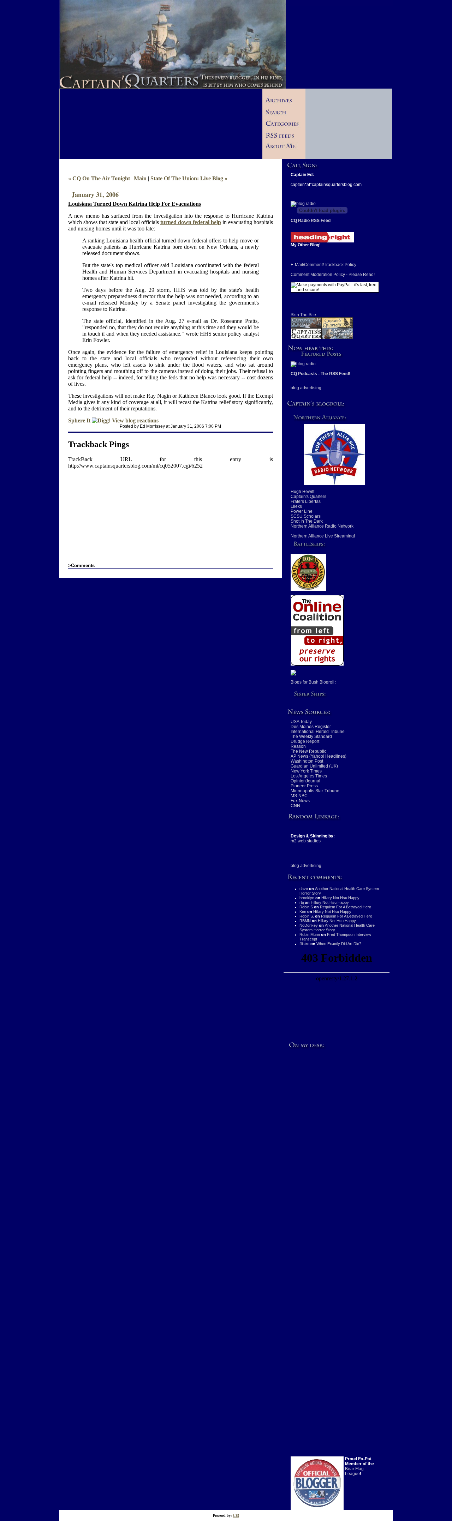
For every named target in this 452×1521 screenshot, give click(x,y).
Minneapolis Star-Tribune (315, 790)
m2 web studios (306, 840)
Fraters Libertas (306, 501)
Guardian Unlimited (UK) (314, 766)
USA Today (301, 721)
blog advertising (306, 387)
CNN (295, 805)
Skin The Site (303, 314)
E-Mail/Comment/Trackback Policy (323, 264)
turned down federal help (190, 222)
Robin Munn (309, 934)
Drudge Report (305, 741)
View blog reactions (135, 420)
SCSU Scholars (306, 516)
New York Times (306, 771)
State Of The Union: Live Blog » (188, 178)
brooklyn (306, 898)
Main (140, 178)
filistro (304, 944)
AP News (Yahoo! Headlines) (318, 756)
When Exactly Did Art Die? (338, 944)
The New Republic (308, 751)
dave (303, 888)
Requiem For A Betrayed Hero (345, 907)
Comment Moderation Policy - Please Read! (333, 274)
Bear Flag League (354, 1471)
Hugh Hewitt (302, 491)
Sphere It (79, 420)
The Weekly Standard (311, 736)
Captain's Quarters (308, 496)
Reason (298, 746)
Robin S (306, 907)
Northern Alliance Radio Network (322, 526)
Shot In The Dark (307, 521)
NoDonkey (308, 925)
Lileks (296, 506)
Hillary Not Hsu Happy (340, 898)
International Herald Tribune (318, 731)
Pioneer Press (304, 785)
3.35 (236, 1515)
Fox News (300, 800)
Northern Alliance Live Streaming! (323, 536)
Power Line (302, 511)
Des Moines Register (311, 726)
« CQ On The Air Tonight (99, 178)
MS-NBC (299, 795)
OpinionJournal (305, 780)
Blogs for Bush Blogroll (312, 682)
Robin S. (306, 916)
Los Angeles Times (309, 776)
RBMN (305, 921)
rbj (301, 902)
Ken (302, 911)
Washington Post (307, 761)
